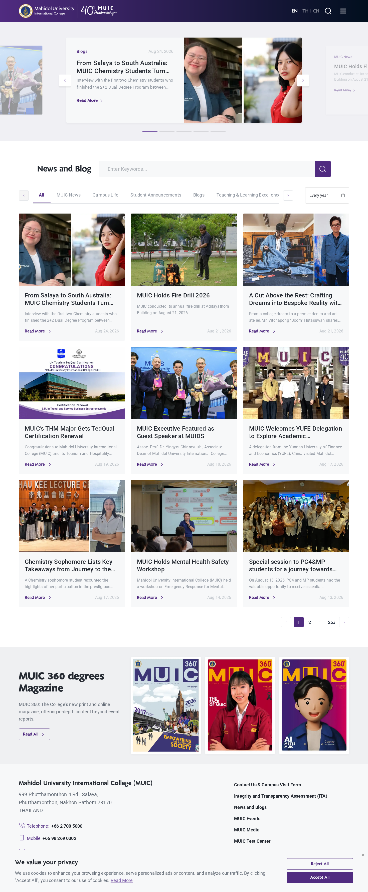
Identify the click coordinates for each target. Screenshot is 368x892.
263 (332, 622)
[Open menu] (343, 11)
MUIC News (69, 195)
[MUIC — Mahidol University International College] (68, 11)
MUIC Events (247, 818)
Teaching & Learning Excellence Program (258, 195)
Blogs (199, 195)
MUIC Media (247, 829)
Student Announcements (155, 195)
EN (295, 11)
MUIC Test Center (252, 841)
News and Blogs (250, 807)
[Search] (328, 11)
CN (316, 11)
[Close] (363, 855)
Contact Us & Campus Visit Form (267, 784)
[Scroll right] (288, 196)
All (42, 195)
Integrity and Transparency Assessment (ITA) (280, 796)
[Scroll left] (24, 196)
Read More (87, 100)
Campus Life (105, 195)
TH (305, 11)
